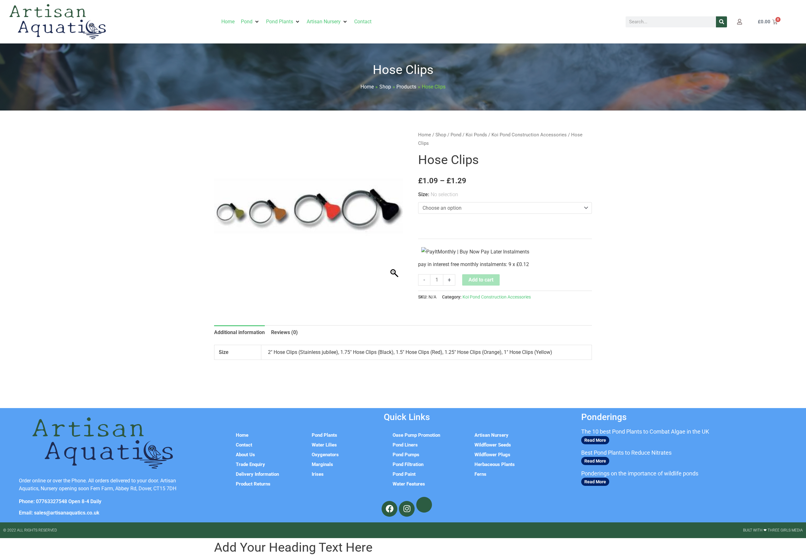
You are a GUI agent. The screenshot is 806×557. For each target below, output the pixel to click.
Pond (456, 135)
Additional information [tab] (239, 332)
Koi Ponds (476, 135)
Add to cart (480, 280)
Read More (595, 440)
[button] (250, 21)
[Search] (721, 21)
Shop (440, 135)
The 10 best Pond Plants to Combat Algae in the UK (645, 431)
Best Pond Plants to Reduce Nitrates (626, 452)
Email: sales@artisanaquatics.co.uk (59, 513)
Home (424, 135)
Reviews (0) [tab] (284, 332)
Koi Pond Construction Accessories (529, 135)
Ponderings (604, 417)
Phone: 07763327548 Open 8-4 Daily (60, 501)
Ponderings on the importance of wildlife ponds (639, 473)
